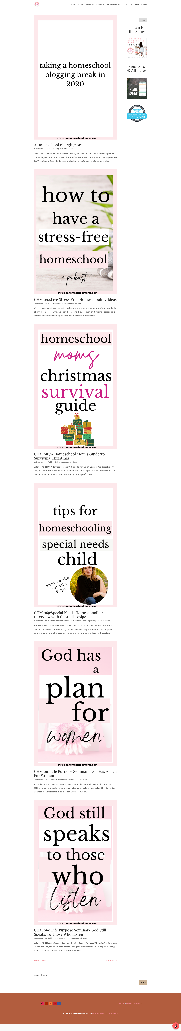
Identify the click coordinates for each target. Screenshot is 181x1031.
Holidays (58, 462)
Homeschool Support (94, 4)
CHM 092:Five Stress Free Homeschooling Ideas (75, 299)
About (80, 4)
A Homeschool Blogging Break (60, 144)
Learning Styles (89, 621)
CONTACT (137, 1003)
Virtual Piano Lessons (115, 4)
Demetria (39, 149)
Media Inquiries (141, 4)
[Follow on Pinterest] (55, 1003)
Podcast (129, 4)
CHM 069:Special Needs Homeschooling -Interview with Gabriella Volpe (70, 614)
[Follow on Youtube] (46, 1003)
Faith (70, 779)
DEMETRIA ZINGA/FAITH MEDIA (105, 1013)
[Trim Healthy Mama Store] (137, 123)
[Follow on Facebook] (59, 1003)
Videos (70, 149)
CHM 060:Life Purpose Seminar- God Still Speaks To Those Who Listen (70, 932)
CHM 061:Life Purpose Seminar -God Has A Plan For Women (75, 773)
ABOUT (122, 1003)
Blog (57, 149)
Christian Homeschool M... (65, 621)
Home (73, 4)
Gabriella (79, 621)
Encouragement (60, 303)
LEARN (129, 1003)
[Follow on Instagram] (42, 1003)
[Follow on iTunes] (50, 1003)
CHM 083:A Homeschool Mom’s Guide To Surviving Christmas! (69, 456)
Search (143, 20)
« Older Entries (40, 960)
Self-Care (63, 149)
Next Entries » (111, 960)
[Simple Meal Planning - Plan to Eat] (137, 98)
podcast (70, 303)
